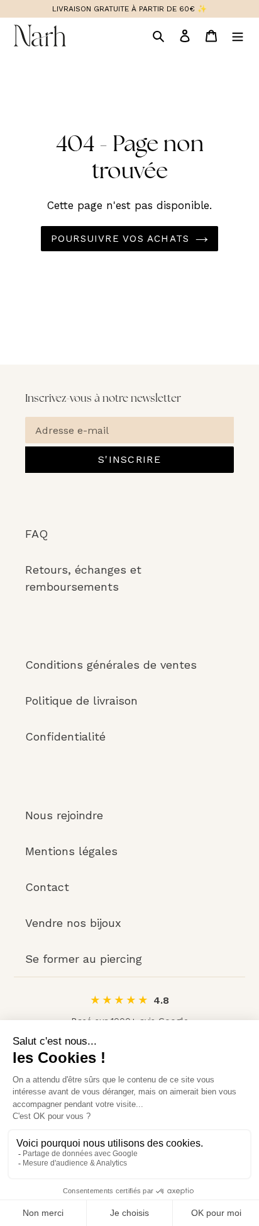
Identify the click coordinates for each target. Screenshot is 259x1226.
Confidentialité (65, 736)
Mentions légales (71, 851)
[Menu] (237, 35)
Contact (47, 887)
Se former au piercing (83, 958)
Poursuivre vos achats (120, 238)
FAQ (36, 533)
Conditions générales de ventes (111, 664)
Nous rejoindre (64, 815)
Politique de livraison (81, 700)
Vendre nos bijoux (73, 922)
